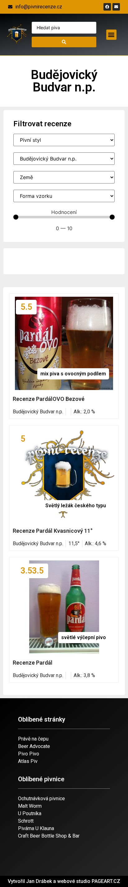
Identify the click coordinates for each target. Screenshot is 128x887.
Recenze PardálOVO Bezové (49, 399)
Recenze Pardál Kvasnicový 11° (53, 530)
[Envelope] (116, 7)
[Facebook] (107, 7)
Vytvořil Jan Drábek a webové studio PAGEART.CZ (64, 881)
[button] (111, 35)
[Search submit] (64, 42)
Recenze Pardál (33, 662)
